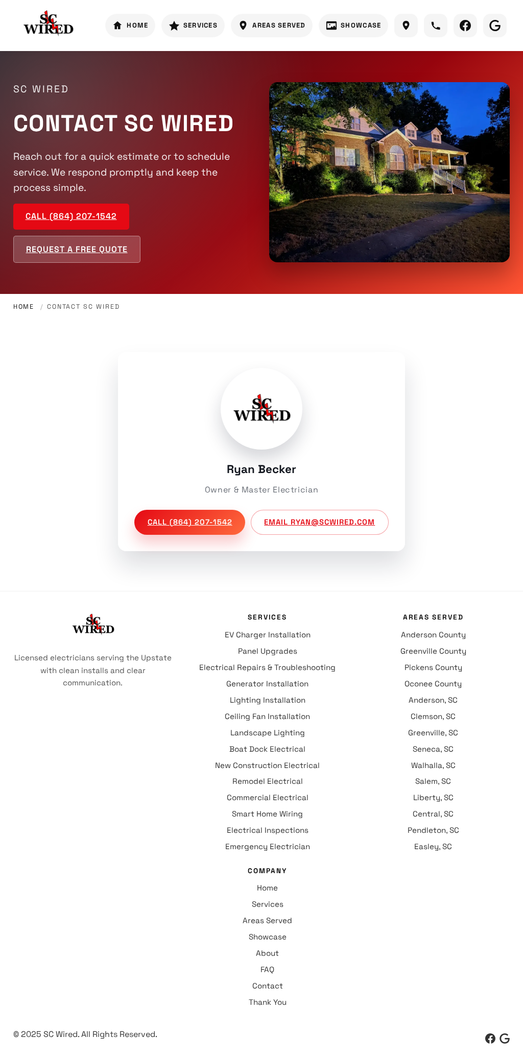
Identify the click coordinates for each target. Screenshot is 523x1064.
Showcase (268, 937)
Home (24, 307)
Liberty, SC (433, 797)
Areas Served (267, 920)
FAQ (267, 969)
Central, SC (433, 814)
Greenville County (433, 651)
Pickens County (433, 667)
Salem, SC (433, 781)
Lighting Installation (267, 700)
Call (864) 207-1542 (71, 216)
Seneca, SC (433, 749)
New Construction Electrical (267, 765)
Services (267, 904)
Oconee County (433, 683)
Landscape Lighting (267, 732)
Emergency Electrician (267, 846)
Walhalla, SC (433, 765)
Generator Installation (267, 683)
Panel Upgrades (267, 651)
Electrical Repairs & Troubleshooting (267, 667)
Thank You (268, 1002)
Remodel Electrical (267, 781)
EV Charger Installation (268, 634)
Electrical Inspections (267, 830)
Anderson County (433, 634)
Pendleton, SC (433, 830)
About (267, 953)
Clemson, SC (433, 716)
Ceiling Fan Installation (267, 716)
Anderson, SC (433, 700)
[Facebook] (490, 1038)
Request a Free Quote (77, 249)
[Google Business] (505, 1038)
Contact (267, 986)
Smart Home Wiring (267, 814)
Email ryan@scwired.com (319, 522)
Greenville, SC (433, 732)
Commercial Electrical (267, 797)
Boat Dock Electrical (267, 749)
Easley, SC (433, 846)
